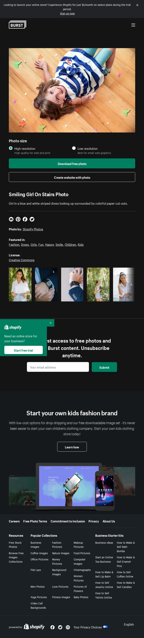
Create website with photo (72, 177)
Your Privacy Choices (88, 626)
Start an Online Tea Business (104, 559)
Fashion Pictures (57, 544)
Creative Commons (21, 259)
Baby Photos (81, 597)
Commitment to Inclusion (68, 520)
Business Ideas (104, 542)
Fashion (14, 244)
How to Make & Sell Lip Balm (104, 574)
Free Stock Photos (15, 544)
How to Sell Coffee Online (125, 574)
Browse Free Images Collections (16, 557)
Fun (41, 244)
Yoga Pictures (39, 597)
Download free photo (72, 163)
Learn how (72, 446)
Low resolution (88, 148)
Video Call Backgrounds (38, 605)
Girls (34, 244)
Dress (25, 244)
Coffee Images (39, 553)
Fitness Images (61, 597)
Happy (49, 244)
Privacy (93, 520)
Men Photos (38, 586)
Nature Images (60, 553)
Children (70, 244)
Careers (14, 520)
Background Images (59, 572)
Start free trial (23, 349)
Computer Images (80, 561)
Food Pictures (82, 553)
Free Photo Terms (35, 520)
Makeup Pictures (79, 544)
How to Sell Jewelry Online (104, 584)
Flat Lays (36, 570)
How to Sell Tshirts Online (103, 595)
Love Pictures (60, 586)
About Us (109, 520)
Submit (104, 367)
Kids (81, 244)
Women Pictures (79, 578)
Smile (59, 244)
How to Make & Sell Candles (126, 584)
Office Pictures (39, 559)
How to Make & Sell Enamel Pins (126, 561)
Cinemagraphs (82, 570)
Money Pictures (57, 561)
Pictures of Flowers (80, 588)
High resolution (24, 148)
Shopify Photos (33, 228)
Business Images (36, 544)
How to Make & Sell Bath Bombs (126, 546)
